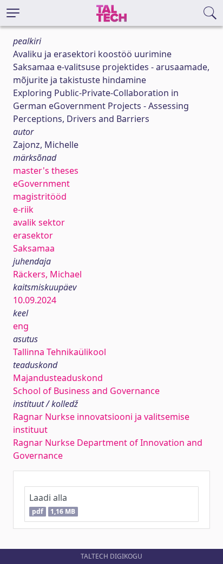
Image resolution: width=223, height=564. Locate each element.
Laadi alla (52, 504)
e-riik (23, 209)
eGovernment (41, 183)
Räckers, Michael (47, 274)
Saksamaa (34, 248)
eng (21, 326)
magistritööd (40, 196)
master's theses (45, 170)
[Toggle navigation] (13, 13)
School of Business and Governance (86, 391)
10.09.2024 (34, 300)
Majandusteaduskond (58, 378)
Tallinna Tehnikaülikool (59, 352)
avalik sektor (39, 222)
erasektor (33, 235)
